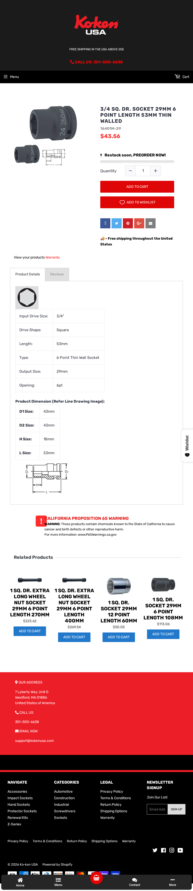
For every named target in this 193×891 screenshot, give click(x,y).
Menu (14, 77)
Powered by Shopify (57, 864)
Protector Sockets (22, 811)
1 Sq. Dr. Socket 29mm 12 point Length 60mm (119, 612)
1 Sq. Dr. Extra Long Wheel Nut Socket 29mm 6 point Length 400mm (74, 605)
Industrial (61, 804)
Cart (185, 77)
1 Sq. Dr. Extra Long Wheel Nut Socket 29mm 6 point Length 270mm (30, 602)
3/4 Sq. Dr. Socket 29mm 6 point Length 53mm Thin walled (138, 115)
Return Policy (111, 804)
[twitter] (117, 223)
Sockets (60, 818)
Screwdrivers (64, 811)
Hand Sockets (19, 804)
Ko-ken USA (29, 864)
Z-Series (14, 824)
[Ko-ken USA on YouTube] (180, 851)
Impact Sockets (20, 798)
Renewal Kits (18, 818)
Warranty (52, 257)
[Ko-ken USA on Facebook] (163, 851)
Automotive (63, 791)
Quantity (108, 170)
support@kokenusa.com (34, 741)
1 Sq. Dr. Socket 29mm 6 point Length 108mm (163, 609)
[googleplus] (139, 223)
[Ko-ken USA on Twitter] (155, 851)
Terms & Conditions (115, 798)
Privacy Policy (111, 791)
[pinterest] (128, 223)
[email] (151, 223)
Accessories (17, 791)
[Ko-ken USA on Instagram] (171, 851)
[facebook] (105, 223)
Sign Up (176, 809)
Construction (64, 798)
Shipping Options (113, 811)
